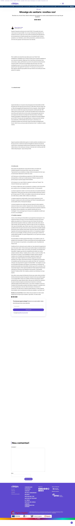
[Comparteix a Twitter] (35, 19)
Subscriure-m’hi (28, 309)
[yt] (48, 489)
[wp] (39, 491)
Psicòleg (11, 0)
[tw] (41, 489)
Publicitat (13, 490)
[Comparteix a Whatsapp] (38, 19)
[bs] (43, 491)
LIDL (36, 0)
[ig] (43, 489)
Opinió (39, 9)
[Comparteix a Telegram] (40, 19)
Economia (27, 489)
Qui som (13, 489)
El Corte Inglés (32, 0)
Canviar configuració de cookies (29, 505)
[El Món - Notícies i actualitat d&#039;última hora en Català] (9, 5)
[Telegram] (45, 489)
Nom (12, 473)
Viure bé (27, 491)
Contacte (13, 492)
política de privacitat (23, 312)
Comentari (13, 447)
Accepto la (21, 312)
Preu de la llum (43, 0)
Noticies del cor (29, 496)
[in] (47, 489)
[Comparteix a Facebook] (36, 19)
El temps (27, 500)
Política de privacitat (15, 494)
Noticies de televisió (31, 498)
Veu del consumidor (30, 492)
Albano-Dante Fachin (19, 27)
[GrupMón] (37, 519)
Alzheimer (18, 0)
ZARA (26, 0)
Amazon (28, 0)
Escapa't (27, 494)
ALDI (47, 0)
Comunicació (28, 487)
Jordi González (7, 0)
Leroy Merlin (22, 0)
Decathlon (39, 0)
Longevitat (15, 0)
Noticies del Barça (30, 502)
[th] (41, 491)
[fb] (39, 489)
